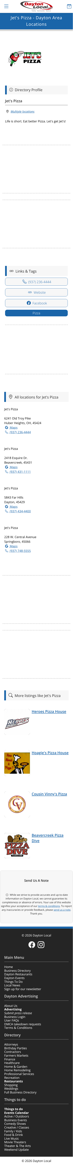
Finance (9, 1059)
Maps (13, 428)
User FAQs (11, 1020)
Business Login (14, 1017)
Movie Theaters (15, 1142)
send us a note (62, 910)
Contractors (12, 1052)
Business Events (15, 1120)
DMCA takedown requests (22, 1024)
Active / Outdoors (16, 1116)
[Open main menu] (3, 6)
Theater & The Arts (17, 1146)
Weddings (11, 1089)
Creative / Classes (16, 1127)
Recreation (11, 1078)
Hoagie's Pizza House (50, 752)
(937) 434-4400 (20, 511)
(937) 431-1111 (20, 472)
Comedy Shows (15, 1124)
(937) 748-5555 (20, 551)
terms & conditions (49, 906)
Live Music (11, 1139)
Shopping (11, 1085)
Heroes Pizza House (49, 711)
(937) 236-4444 (39, 282)
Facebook (39, 303)
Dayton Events (14, 978)
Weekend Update (16, 1150)
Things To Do (13, 982)
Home (8, 967)
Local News (12, 985)
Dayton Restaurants (18, 974)
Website (39, 292)
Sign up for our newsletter (22, 989)
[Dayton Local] (36, 6)
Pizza (36, 313)
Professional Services (19, 1074)
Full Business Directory (20, 1092)
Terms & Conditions (18, 1028)
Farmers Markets (16, 1056)
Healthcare (12, 1063)
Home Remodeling (17, 1070)
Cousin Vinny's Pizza (49, 794)
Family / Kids (13, 1131)
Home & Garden (15, 1067)
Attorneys (11, 1044)
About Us (10, 1006)
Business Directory (17, 971)
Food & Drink (13, 1135)
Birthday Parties (15, 1048)
